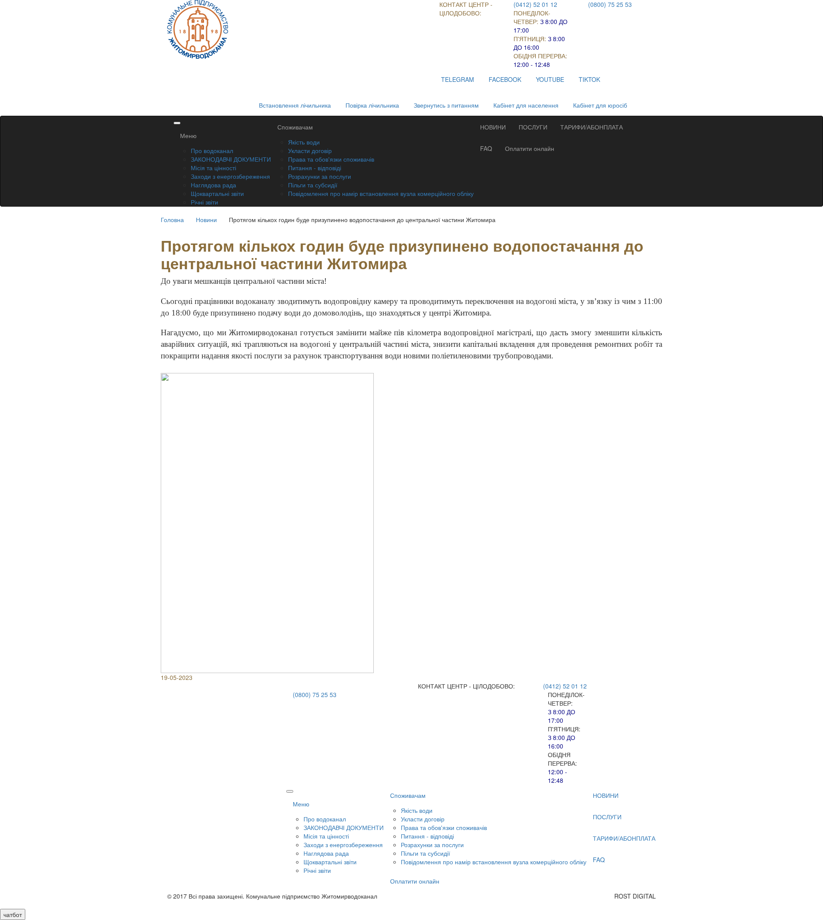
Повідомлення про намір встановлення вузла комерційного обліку (381, 193)
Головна (172, 219)
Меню (188, 135)
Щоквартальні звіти (217, 193)
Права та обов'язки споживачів (331, 159)
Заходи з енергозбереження (230, 176)
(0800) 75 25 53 (610, 4)
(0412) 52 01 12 (535, 4)
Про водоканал (212, 150)
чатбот (12, 914)
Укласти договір (310, 150)
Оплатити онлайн (529, 148)
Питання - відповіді (314, 167)
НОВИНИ (493, 127)
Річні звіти (204, 202)
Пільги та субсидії (312, 184)
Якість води (304, 142)
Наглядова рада (213, 184)
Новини (206, 219)
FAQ (486, 148)
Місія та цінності (213, 167)
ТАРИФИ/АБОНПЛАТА (591, 127)
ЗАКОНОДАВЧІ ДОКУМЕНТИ (231, 159)
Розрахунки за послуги (319, 176)
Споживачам (295, 127)
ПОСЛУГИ (533, 127)
